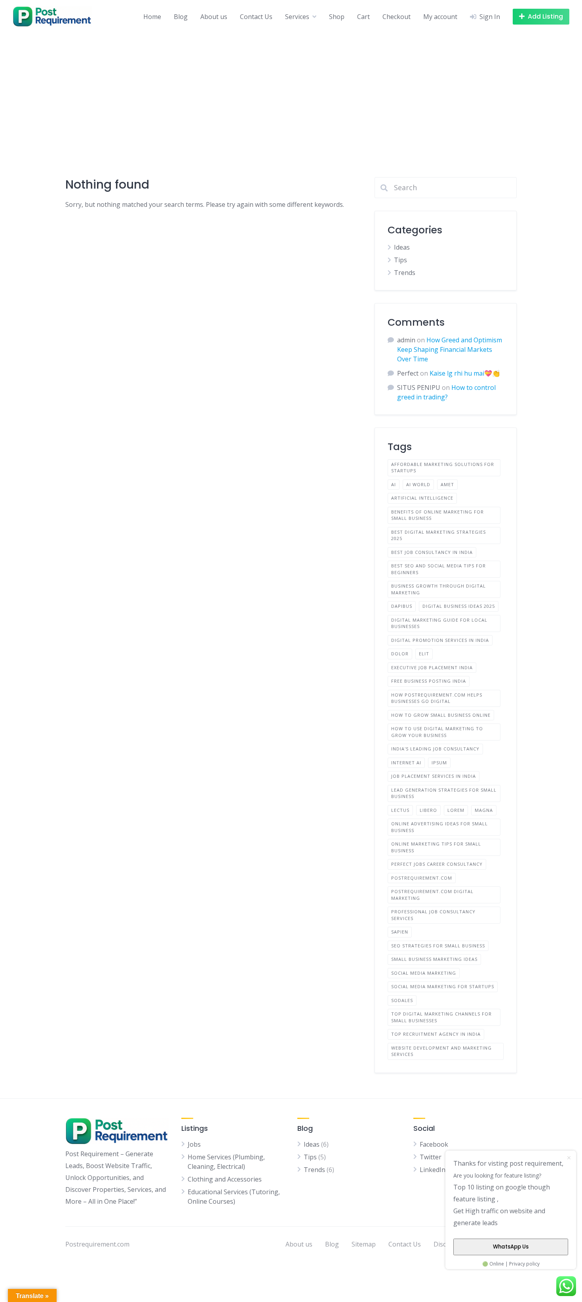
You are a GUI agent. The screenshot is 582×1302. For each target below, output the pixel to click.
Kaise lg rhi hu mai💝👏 (465, 373)
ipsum (439, 763)
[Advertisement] (291, 92)
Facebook (434, 1144)
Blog (181, 16)
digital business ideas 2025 (458, 606)
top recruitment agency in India (436, 1034)
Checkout (396, 16)
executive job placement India (432, 667)
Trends (404, 272)
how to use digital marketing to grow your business (437, 731)
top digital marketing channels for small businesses (441, 1017)
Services (297, 16)
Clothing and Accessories (225, 1179)
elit (424, 654)
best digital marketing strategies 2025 (438, 535)
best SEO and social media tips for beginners (438, 569)
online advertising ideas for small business (439, 827)
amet (447, 484)
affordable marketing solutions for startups (442, 467)
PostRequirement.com (421, 878)
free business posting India (428, 681)
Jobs (194, 1144)
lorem (455, 810)
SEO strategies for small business (438, 946)
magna (484, 810)
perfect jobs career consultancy (437, 864)
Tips (400, 260)
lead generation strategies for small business (443, 793)
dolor (400, 654)
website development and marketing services (441, 1051)
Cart (363, 16)
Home (152, 16)
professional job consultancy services (433, 915)
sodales (402, 1000)
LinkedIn (432, 1169)
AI (393, 484)
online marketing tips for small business (436, 847)
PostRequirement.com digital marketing (432, 894)
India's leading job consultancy (435, 749)
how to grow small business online (441, 715)
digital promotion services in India (440, 640)
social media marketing (423, 973)
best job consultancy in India (432, 552)
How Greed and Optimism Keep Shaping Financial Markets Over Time (449, 349)
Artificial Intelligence (422, 498)
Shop (336, 16)
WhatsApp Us (511, 1246)
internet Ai (406, 763)
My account (440, 16)
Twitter (430, 1157)
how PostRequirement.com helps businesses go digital (436, 698)
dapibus (401, 606)
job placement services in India (433, 776)
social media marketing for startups (442, 986)
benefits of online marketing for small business (437, 515)
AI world (418, 484)
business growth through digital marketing (438, 589)
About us (213, 16)
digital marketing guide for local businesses (439, 623)
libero (428, 810)
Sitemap (364, 1244)
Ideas (402, 247)
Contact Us (256, 16)
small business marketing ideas (434, 959)
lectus (400, 810)
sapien (399, 932)
